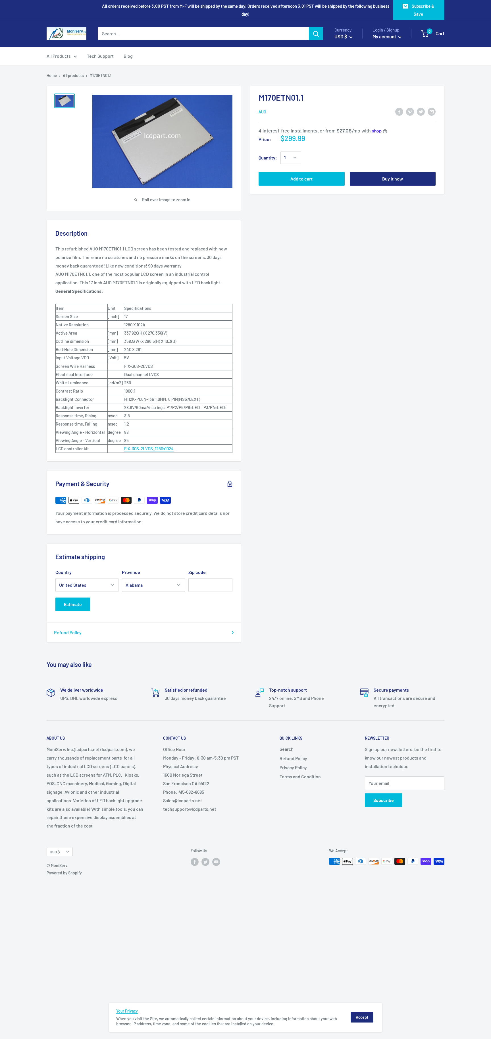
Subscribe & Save (423, 9)
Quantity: (268, 157)
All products (73, 75)
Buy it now (392, 178)
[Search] (316, 33)
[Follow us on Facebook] (195, 862)
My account (385, 36)
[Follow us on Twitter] (205, 862)
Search (287, 749)
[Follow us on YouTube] (216, 862)
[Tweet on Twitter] (421, 111)
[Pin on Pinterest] (410, 111)
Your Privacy (127, 1011)
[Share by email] (432, 111)
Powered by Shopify (64, 872)
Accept (362, 1017)
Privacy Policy (293, 767)
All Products (59, 56)
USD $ (55, 851)
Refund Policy (68, 632)
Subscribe (383, 800)
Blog (128, 56)
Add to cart (301, 178)
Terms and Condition (300, 776)
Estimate (73, 604)
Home (52, 75)
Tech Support (100, 56)
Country (63, 572)
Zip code (197, 572)
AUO (262, 111)
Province (131, 572)
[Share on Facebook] (399, 111)
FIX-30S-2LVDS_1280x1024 (149, 448)
